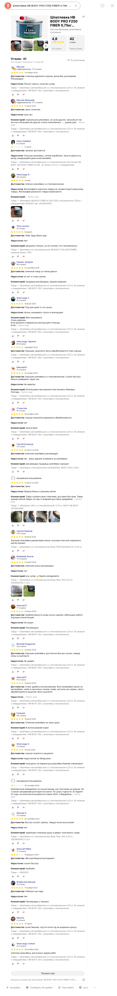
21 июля (28, 147)
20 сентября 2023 (32, 819)
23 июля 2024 (30, 562)
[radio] (13, 94)
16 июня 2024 (30, 719)
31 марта (28, 924)
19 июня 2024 (30, 683)
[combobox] (41, 5)
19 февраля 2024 (32, 855)
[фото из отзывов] (16, 212)
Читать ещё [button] (33, 197)
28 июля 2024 (30, 537)
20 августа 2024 (32, 450)
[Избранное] (102, 6)
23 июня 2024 (30, 611)
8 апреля (28, 232)
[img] (17, 72)
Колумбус (15, 987)
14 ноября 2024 (31, 373)
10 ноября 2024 (31, 72)
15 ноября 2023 (31, 888)
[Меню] (112, 6)
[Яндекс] (8, 6)
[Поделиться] (83, 16)
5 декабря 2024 (31, 347)
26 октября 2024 (31, 414)
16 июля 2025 (30, 304)
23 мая (27, 180)
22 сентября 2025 (32, 268)
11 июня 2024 (30, 106)
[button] (16, 45)
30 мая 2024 (30, 750)
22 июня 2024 (30, 650)
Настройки (67, 987)
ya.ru (85, 987)
